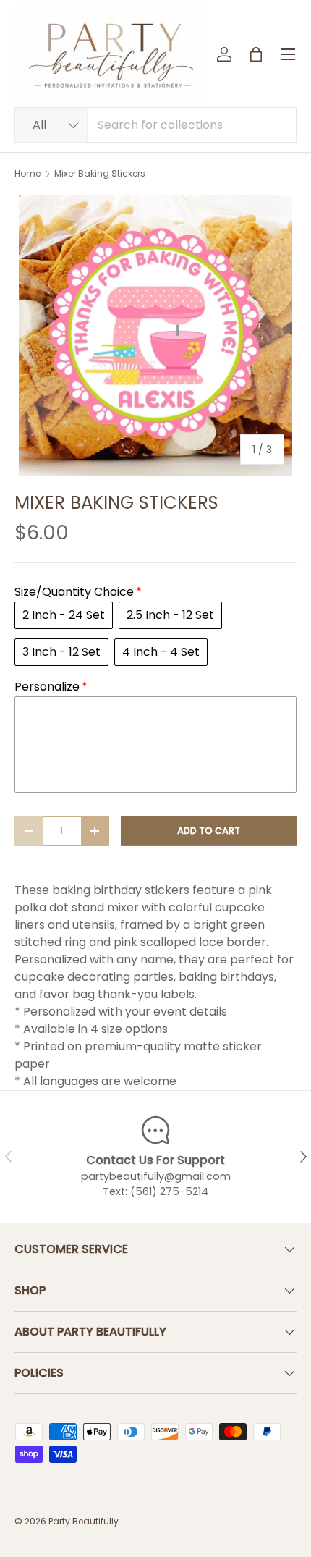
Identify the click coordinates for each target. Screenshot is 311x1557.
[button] (256, 54)
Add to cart (208, 830)
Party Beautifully (83, 1521)
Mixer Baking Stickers (99, 173)
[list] (155, 335)
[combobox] (155, 125)
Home (27, 173)
